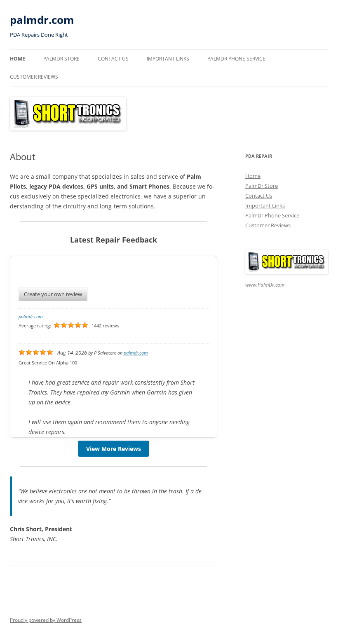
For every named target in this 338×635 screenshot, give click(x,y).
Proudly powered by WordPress (46, 619)
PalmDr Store (61, 58)
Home (17, 58)
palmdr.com (42, 19)
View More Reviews (113, 449)
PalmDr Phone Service (236, 58)
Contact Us (113, 58)
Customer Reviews (34, 76)
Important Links (168, 58)
